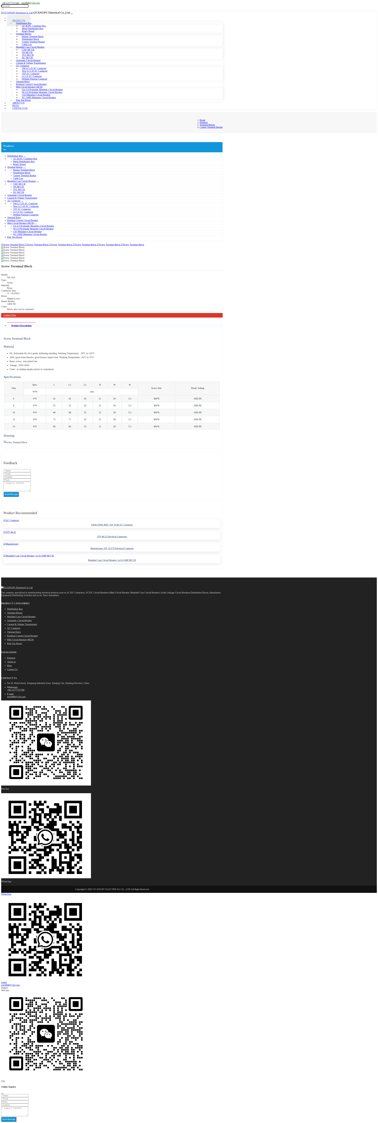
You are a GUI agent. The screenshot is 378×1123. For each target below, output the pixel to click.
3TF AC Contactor (22, 209)
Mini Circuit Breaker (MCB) (20, 223)
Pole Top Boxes (14, 237)
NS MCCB (18, 186)
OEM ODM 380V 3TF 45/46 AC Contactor (112, 525)
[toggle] (71, 13)
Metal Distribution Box (24, 161)
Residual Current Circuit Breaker (22, 220)
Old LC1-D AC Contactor (25, 203)
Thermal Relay (14, 217)
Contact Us (19, 108)
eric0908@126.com (30, 3)
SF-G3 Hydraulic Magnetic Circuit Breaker (33, 228)
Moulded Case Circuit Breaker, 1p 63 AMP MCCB (112, 560)
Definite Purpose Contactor (34, 79)
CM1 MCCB (19, 184)
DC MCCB (18, 192)
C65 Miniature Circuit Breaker (27, 231)
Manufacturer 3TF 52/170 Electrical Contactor (112, 548)
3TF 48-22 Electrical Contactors (112, 536)
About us (11, 662)
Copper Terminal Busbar (24, 175)
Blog (9, 665)
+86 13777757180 (10, 3)
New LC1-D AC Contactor (26, 206)
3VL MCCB (19, 189)
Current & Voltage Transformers (22, 198)
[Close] (2, 1093)
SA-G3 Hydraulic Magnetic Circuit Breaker (33, 226)
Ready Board (19, 164)
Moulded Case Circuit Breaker (21, 181)
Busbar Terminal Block (24, 170)
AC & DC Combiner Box (25, 158)
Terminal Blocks (15, 167)
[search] (2, 9)
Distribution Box (15, 156)
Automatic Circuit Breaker (19, 195)
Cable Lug (18, 178)
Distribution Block (21, 172)
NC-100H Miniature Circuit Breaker (39, 97)
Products (11, 658)
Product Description (21, 325)
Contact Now (10, 315)
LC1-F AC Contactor (23, 212)
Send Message (11, 494)
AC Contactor (13, 200)
